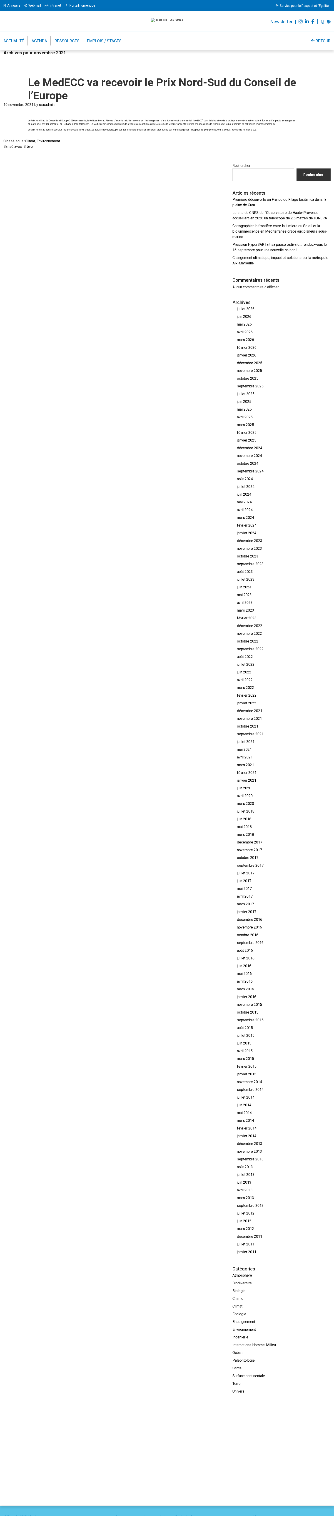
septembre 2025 (250, 386)
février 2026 (247, 347)
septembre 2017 (250, 865)
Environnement (48, 141)
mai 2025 (244, 409)
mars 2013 (245, 1198)
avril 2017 (245, 896)
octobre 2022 (247, 641)
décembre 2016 (249, 919)
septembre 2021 (250, 734)
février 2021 (247, 773)
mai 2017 (244, 888)
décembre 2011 (249, 1236)
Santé (237, 1368)
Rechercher (241, 165)
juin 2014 (244, 1105)
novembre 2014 (249, 1082)
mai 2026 (244, 324)
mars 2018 (245, 834)
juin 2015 (244, 1043)
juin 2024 (244, 494)
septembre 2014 (250, 1089)
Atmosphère (242, 1275)
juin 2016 (244, 966)
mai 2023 (244, 595)
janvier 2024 (246, 533)
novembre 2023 (249, 548)
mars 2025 (245, 425)
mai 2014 (244, 1113)
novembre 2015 (249, 1004)
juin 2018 (244, 819)
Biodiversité (242, 1283)
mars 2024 (245, 517)
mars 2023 (245, 610)
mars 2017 (245, 904)
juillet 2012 (245, 1213)
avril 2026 (245, 332)
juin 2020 (244, 788)
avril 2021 (245, 757)
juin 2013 (244, 1182)
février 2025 (247, 432)
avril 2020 (245, 796)
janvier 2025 (246, 440)
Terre (236, 1383)
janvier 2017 (246, 912)
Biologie (239, 1291)
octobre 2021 (247, 726)
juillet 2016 (245, 958)
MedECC (197, 120)
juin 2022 (244, 672)
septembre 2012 (250, 1205)
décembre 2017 (249, 842)
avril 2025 (245, 417)
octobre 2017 (247, 858)
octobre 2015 (247, 1012)
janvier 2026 (246, 355)
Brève (28, 146)
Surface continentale (248, 1376)
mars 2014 (245, 1120)
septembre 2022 (250, 649)
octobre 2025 (247, 378)
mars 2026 (245, 340)
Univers (238, 1391)
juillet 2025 (245, 394)
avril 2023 (245, 602)
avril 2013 (245, 1190)
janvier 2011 (246, 1252)
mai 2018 (244, 827)
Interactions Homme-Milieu (254, 1345)
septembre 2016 (250, 943)
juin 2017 (244, 881)
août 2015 (245, 1028)
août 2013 (245, 1167)
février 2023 (247, 618)
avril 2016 (245, 981)
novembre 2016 (249, 927)
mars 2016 (245, 989)
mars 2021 (245, 765)
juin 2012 (244, 1221)
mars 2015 (245, 1059)
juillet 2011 (245, 1244)
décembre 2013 (249, 1144)
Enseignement (243, 1322)
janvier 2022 (246, 703)
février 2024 (247, 525)
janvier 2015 (246, 1074)
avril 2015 (245, 1051)
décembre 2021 (249, 711)
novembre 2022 (249, 633)
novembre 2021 (249, 718)
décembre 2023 (249, 541)
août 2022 (245, 657)
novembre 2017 (249, 850)
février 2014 (247, 1128)
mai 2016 (244, 973)
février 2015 (247, 1066)
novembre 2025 (249, 371)
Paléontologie (243, 1360)
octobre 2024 (247, 463)
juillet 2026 (245, 309)
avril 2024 (245, 510)
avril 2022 (245, 680)
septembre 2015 (250, 1020)
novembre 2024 (249, 456)
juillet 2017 (245, 873)
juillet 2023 (245, 579)
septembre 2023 (250, 564)
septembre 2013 (250, 1159)
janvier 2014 (246, 1136)
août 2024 (245, 479)
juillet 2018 (245, 811)
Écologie (239, 1314)
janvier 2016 (246, 997)
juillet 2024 (245, 486)
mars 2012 (245, 1229)
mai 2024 (244, 502)
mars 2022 (245, 687)
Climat (30, 141)
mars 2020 (245, 803)
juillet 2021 (245, 742)
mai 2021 (244, 749)
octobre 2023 (247, 556)
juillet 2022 (245, 664)
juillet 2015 (245, 1035)
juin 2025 (244, 401)
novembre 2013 (249, 1151)
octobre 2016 (247, 935)
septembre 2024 (250, 471)
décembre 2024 (249, 448)
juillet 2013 (245, 1174)
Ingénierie (240, 1337)
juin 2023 (244, 587)
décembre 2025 (249, 363)
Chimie (237, 1298)
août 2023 (245, 572)
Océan (237, 1352)
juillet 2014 (245, 1097)
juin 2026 (244, 316)
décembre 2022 (249, 626)
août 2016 (245, 950)
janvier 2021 (246, 780)
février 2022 (247, 695)
